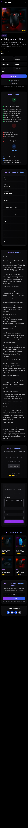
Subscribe (14, 598)
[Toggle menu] (25, 2)
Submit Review (14, 521)
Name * (6, 509)
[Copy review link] (19, 612)
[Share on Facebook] (12, 612)
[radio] (7, 457)
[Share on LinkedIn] (15, 612)
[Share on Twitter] (8, 612)
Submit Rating (14, 466)
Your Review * (7, 497)
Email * (6, 515)
